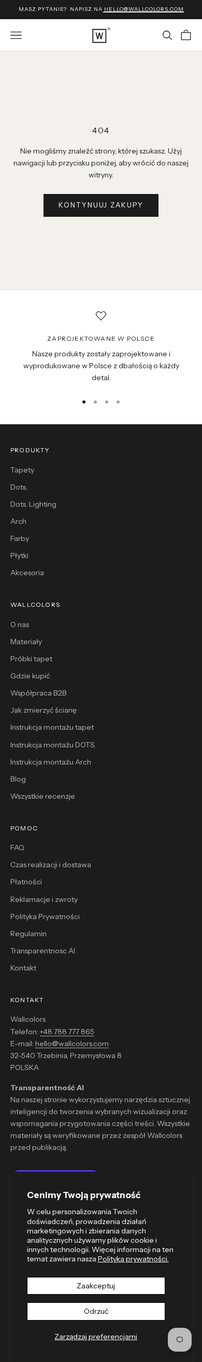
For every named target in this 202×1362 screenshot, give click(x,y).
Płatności (26, 881)
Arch (18, 521)
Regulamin (28, 933)
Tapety (22, 470)
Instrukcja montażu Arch (50, 762)
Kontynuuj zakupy (101, 205)
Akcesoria (27, 572)
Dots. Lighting (33, 504)
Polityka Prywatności (45, 916)
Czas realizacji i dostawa (50, 864)
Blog (18, 779)
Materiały (26, 641)
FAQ (17, 847)
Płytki (19, 555)
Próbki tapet (31, 658)
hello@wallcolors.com (72, 1043)
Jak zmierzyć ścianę (43, 710)
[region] (101, 347)
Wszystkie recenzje (42, 796)
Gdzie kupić (30, 675)
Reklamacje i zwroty (44, 899)
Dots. (18, 487)
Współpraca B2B (38, 693)
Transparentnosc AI (42, 950)
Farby (19, 538)
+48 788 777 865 (67, 1031)
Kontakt (23, 967)
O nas (19, 624)
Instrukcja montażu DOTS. (53, 744)
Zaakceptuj (96, 1285)
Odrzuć (96, 1311)
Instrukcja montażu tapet (52, 727)
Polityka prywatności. (133, 1258)
